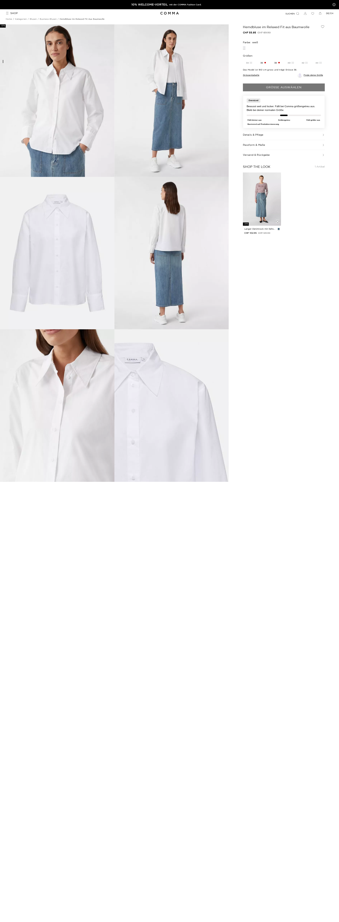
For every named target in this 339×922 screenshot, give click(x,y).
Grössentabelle (251, 75)
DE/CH (329, 13)
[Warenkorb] (320, 13)
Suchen (290, 13)
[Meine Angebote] (333, 4)
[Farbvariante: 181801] (279, 229)
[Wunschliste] (312, 13)
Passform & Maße (254, 144)
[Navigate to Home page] (169, 13)
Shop (14, 13)
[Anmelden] (305, 13)
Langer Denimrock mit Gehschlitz (260, 229)
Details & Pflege (253, 134)
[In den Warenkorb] (277, 215)
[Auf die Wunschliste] (322, 26)
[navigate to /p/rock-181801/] (262, 199)
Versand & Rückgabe (256, 154)
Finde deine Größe (313, 75)
